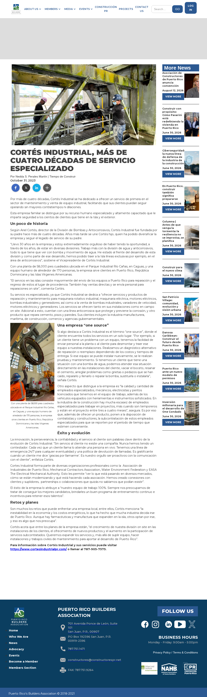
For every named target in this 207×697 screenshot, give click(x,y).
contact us (141, 9)
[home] (16, 9)
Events (14, 655)
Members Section (22, 668)
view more (173, 96)
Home (13, 630)
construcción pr (106, 9)
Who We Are (18, 637)
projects (126, 8)
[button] (32, 9)
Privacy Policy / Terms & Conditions (175, 652)
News (13, 643)
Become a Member (23, 661)
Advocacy (16, 649)
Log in (191, 7)
